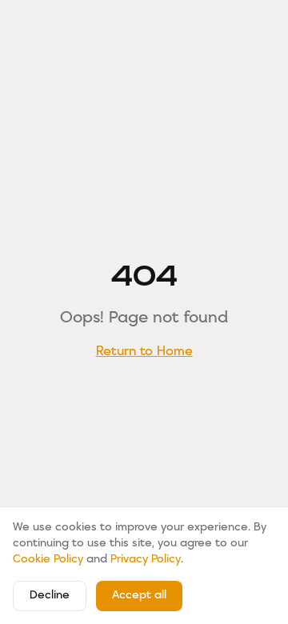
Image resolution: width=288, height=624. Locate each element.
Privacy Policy (145, 560)
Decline (50, 596)
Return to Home (144, 352)
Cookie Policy (48, 560)
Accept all (139, 596)
